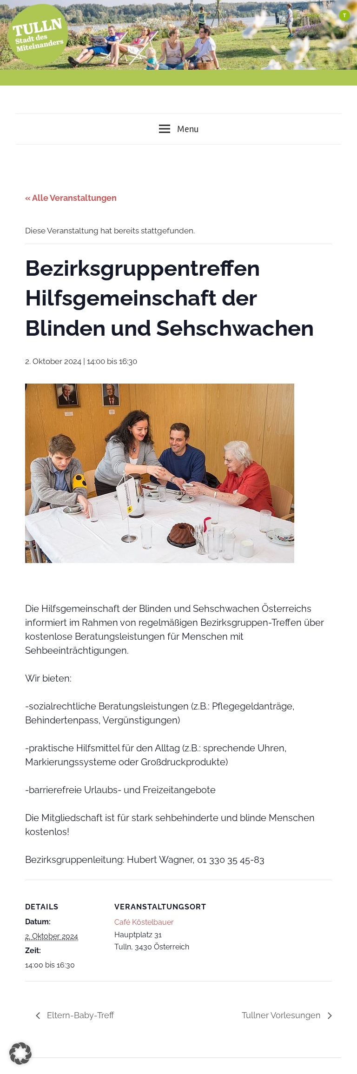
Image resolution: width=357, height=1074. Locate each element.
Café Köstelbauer (144, 922)
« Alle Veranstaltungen (71, 198)
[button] (20, 1053)
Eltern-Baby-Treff (79, 1015)
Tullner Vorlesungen (282, 1015)
